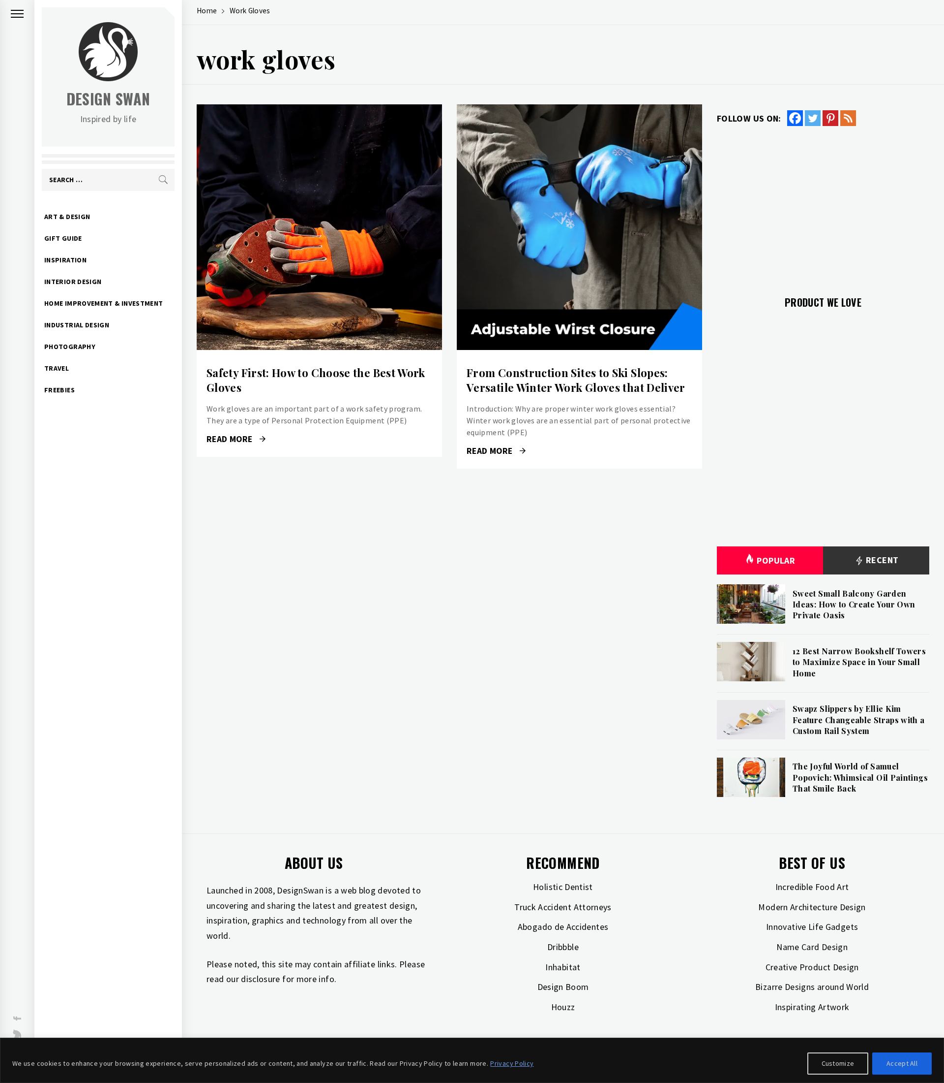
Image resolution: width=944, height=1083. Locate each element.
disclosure (260, 979)
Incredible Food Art (812, 886)
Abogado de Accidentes (563, 926)
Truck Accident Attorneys (563, 907)
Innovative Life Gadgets (812, 926)
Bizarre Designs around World (812, 986)
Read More (319, 227)
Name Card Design (812, 947)
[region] (472, 1060)
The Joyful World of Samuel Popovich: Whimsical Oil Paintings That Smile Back (860, 777)
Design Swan (108, 99)
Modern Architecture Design (811, 907)
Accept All (901, 1063)
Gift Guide (63, 238)
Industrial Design (76, 324)
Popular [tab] (776, 560)
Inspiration (65, 259)
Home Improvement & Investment (103, 303)
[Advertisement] (823, 205)
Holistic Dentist (563, 886)
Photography (69, 346)
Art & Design (67, 216)
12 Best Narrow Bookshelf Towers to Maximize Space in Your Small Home (859, 662)
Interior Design (72, 281)
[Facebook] (795, 118)
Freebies (59, 389)
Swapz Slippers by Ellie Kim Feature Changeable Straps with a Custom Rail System (859, 719)
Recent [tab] (881, 560)
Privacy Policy (511, 1063)
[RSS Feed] (848, 118)
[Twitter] (813, 118)
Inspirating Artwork (812, 1007)
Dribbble (563, 947)
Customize (838, 1063)
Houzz (563, 1007)
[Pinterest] (830, 118)
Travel (56, 368)
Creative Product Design (812, 967)
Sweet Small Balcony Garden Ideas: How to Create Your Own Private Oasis (854, 604)
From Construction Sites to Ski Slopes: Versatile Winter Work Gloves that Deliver (576, 380)
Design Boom (563, 986)
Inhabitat (562, 967)
